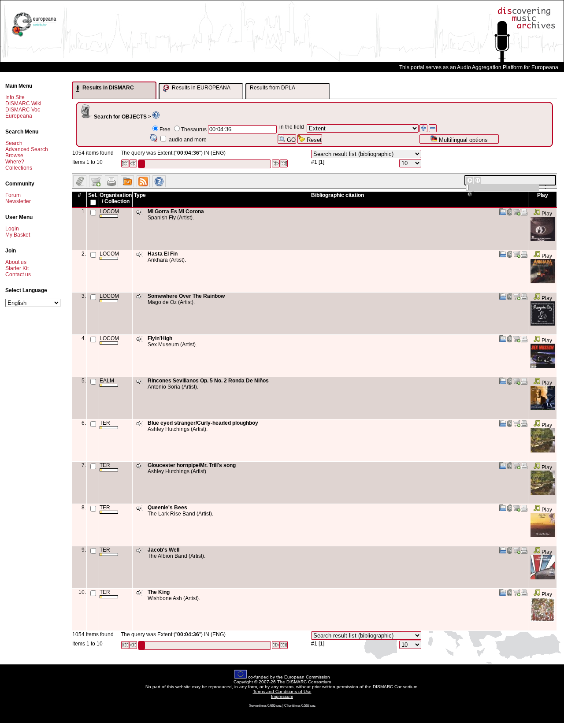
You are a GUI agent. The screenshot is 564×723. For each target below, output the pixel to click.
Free (165, 129)
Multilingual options (462, 140)
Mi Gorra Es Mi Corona (176, 211)
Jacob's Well (163, 550)
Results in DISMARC (107, 88)
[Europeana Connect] (34, 36)
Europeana (18, 116)
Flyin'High (160, 338)
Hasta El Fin (163, 254)
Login (12, 229)
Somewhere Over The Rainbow (186, 296)
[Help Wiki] (156, 117)
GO (290, 140)
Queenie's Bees (167, 507)
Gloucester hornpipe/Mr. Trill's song (192, 465)
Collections (18, 168)
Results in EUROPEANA (200, 88)
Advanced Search (26, 149)
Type (140, 195)
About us (15, 262)
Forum (13, 195)
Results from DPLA (272, 88)
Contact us (18, 274)
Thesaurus (194, 129)
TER (105, 423)
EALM (107, 381)
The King (159, 592)
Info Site (15, 97)
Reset (313, 140)
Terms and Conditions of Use (282, 691)
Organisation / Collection (116, 198)
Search (13, 143)
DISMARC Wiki (23, 103)
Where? (14, 162)
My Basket (17, 235)
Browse (14, 155)
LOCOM (109, 211)
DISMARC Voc (22, 110)
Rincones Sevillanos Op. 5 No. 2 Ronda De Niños (208, 381)
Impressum (282, 696)
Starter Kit (17, 268)
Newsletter (18, 201)
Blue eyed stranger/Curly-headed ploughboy (203, 423)
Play (546, 214)
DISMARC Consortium (308, 681)
